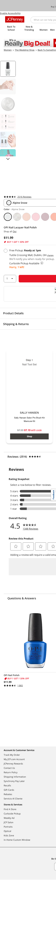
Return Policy (10, 772)
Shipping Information (15, 776)
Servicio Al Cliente (13, 798)
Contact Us (9, 767)
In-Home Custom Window (17, 839)
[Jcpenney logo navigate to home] (14, 19)
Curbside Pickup (12, 813)
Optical (7, 831)
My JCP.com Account (14, 759)
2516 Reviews (24, 196)
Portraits (8, 826)
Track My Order (12, 754)
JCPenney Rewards (13, 763)
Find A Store (10, 809)
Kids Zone (9, 835)
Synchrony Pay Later (14, 781)
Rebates (8, 794)
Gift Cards (9, 789)
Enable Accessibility (10, 13)
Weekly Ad (9, 817)
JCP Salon (8, 822)
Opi (14, 231)
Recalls (7, 785)
